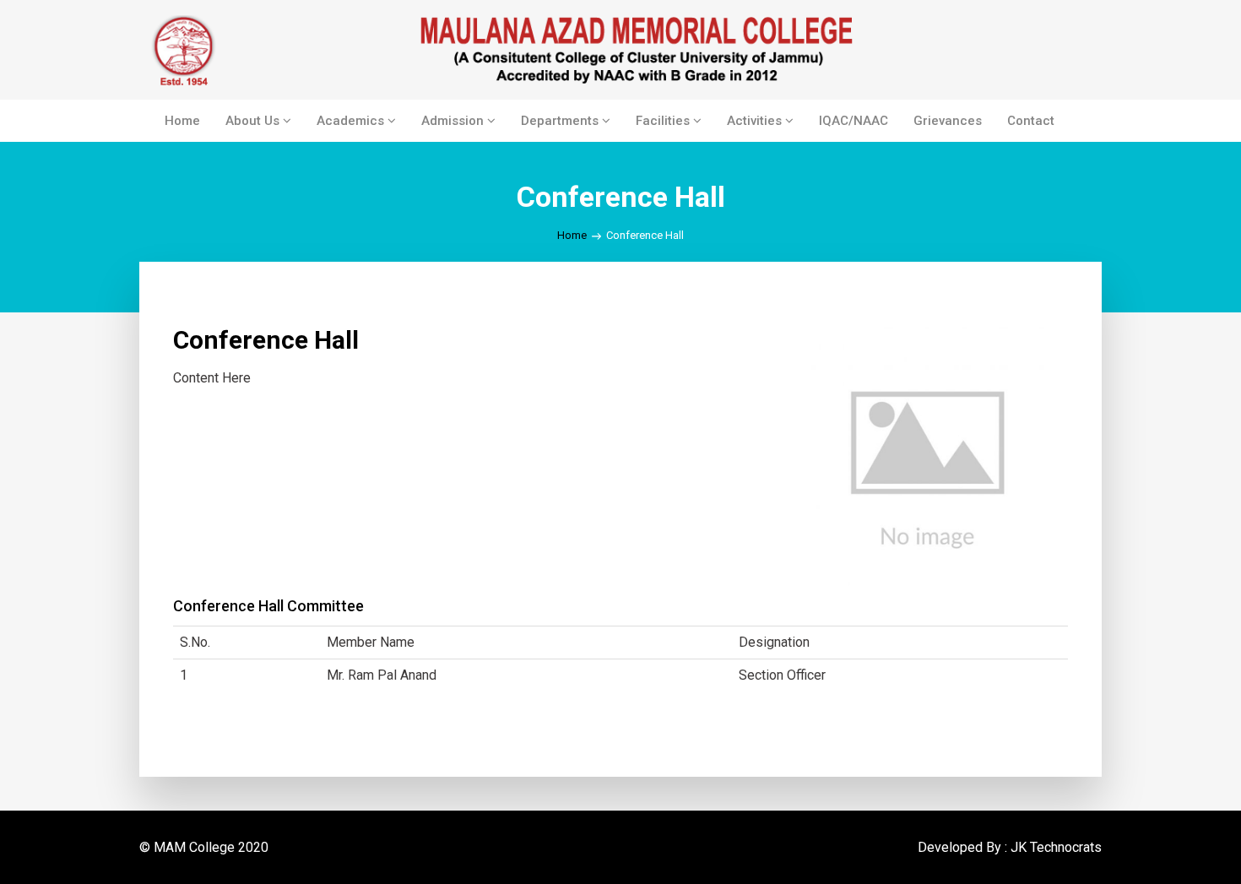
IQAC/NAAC (853, 120)
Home (182, 120)
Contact (1030, 120)
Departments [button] (561, 120)
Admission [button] (454, 120)
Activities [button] (756, 120)
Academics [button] (352, 120)
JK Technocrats (1056, 847)
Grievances (947, 120)
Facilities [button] (664, 120)
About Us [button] (254, 120)
